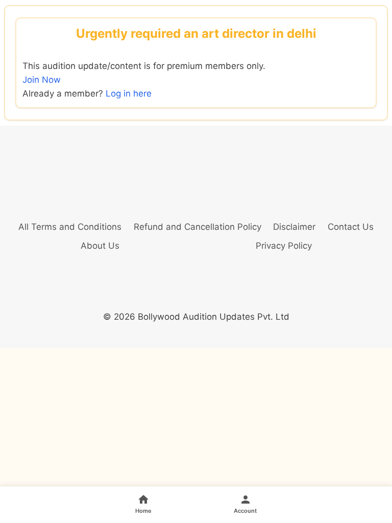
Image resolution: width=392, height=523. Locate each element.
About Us (100, 246)
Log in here (129, 93)
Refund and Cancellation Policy (197, 227)
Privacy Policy (284, 246)
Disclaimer (294, 227)
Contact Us (351, 227)
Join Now (41, 80)
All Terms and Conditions (69, 227)
